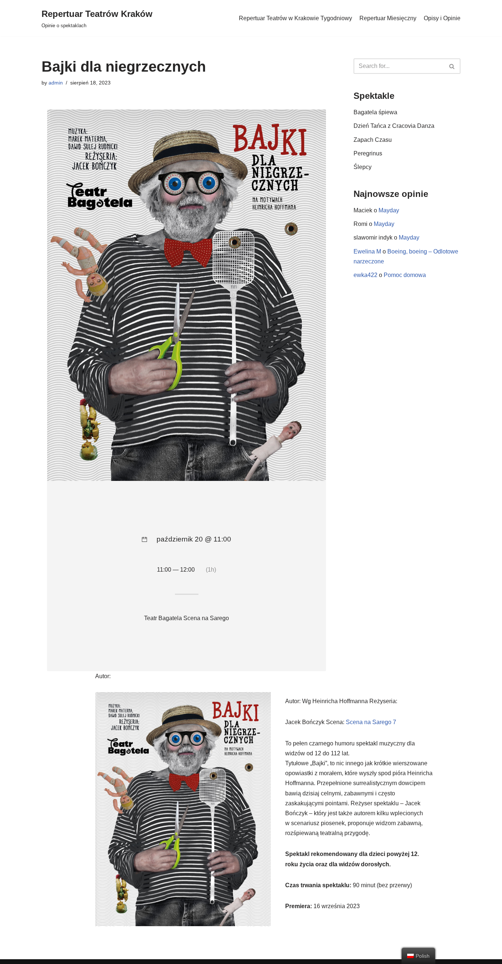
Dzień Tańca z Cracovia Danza (394, 126)
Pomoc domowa (405, 275)
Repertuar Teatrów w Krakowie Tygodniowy (295, 18)
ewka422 (365, 275)
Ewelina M (367, 251)
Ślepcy (363, 167)
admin (56, 83)
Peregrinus (368, 153)
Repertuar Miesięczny (387, 18)
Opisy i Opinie (442, 18)
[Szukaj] (452, 66)
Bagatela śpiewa (375, 112)
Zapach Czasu (373, 140)
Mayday (389, 210)
